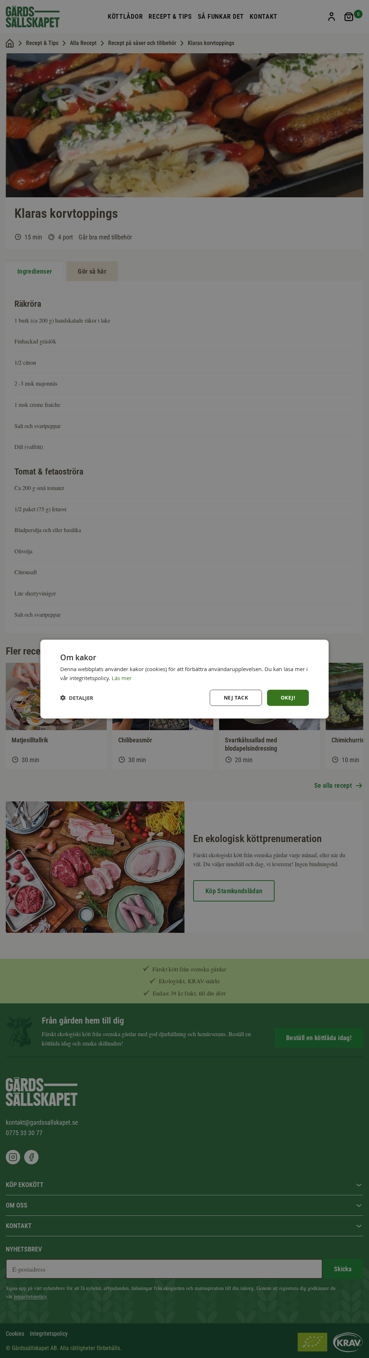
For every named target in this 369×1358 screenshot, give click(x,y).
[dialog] (184, 679)
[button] (76, 697)
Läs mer (122, 678)
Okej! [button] (288, 697)
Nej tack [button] (236, 697)
